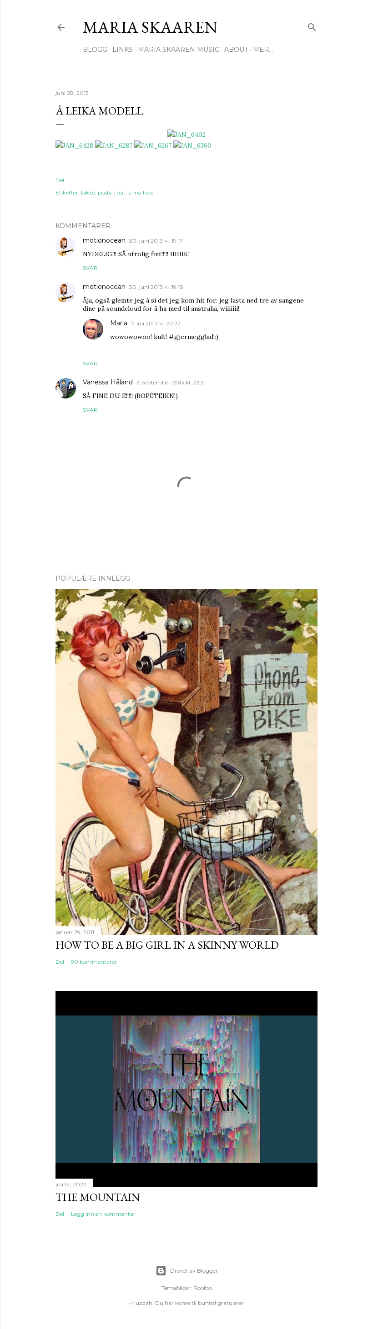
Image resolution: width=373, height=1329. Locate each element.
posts (104, 192)
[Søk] (312, 25)
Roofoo (202, 1287)
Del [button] (59, 180)
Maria (118, 323)
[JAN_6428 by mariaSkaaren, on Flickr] (74, 145)
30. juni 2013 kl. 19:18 (156, 287)
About (236, 49)
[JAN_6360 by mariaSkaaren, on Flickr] (192, 145)
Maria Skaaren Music (178, 49)
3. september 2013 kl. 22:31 (171, 382)
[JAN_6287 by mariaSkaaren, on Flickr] (113, 145)
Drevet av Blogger (194, 1270)
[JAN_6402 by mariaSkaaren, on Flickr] (186, 134)
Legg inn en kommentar (103, 1213)
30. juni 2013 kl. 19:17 (156, 240)
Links (122, 49)
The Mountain (97, 1197)
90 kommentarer (94, 961)
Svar (90, 267)
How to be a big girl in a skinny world (167, 945)
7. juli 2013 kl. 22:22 (156, 323)
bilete (88, 192)
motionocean (104, 240)
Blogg (95, 49)
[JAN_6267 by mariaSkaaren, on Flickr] (152, 145)
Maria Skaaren (150, 27)
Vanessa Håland (108, 382)
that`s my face (133, 192)
